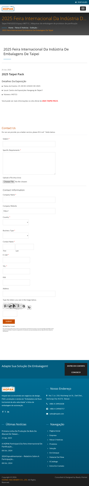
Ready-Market (81, 477)
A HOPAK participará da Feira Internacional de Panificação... (22, 445)
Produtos (53, 444)
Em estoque (54, 453)
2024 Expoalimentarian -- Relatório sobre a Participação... (20, 457)
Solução (52, 448)
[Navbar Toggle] (83, 8)
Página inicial (54, 431)
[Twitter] (5, 412)
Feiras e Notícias (21, 28)
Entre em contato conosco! (76, 369)
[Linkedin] (8, 412)
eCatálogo (53, 462)
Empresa (52, 435)
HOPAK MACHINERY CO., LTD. (15, 480)
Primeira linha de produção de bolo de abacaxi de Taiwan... (19, 432)
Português (82, 2)
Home (10, 28)
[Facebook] (2, 412)
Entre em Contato (56, 466)
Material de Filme (56, 457)
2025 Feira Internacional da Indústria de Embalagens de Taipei (27, 30)
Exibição (33, 28)
